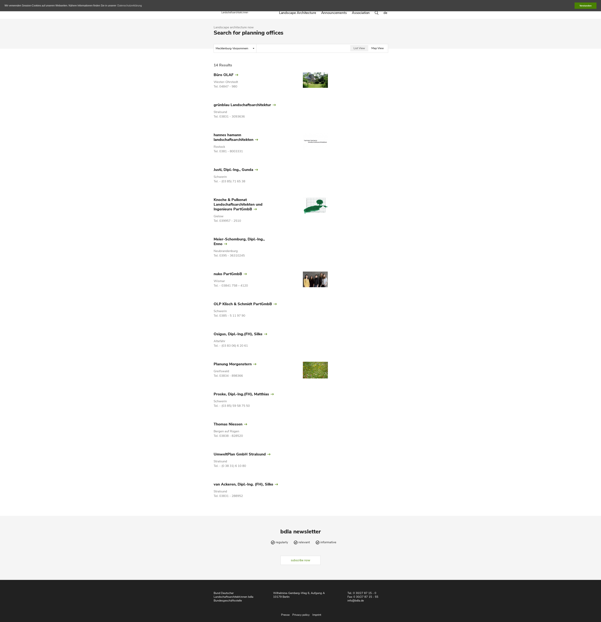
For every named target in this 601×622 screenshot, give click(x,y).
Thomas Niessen (228, 424)
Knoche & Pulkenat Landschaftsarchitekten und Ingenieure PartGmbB (238, 204)
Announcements (334, 12)
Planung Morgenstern (233, 364)
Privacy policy (301, 615)
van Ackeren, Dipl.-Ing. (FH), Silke (243, 484)
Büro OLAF (224, 74)
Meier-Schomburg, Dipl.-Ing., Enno (239, 241)
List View (359, 48)
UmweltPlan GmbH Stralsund (240, 454)
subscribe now (300, 560)
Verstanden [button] (586, 5)
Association (361, 12)
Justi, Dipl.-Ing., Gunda (233, 169)
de (385, 12)
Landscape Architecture (297, 12)
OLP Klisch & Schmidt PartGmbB (243, 303)
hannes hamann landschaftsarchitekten (233, 137)
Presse (285, 615)
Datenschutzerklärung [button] (129, 5)
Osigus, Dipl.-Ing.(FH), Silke (238, 334)
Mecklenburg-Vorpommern (232, 48)
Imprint (316, 615)
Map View (377, 48)
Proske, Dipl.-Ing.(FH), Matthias (241, 394)
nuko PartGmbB (228, 273)
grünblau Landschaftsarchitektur (242, 104)
